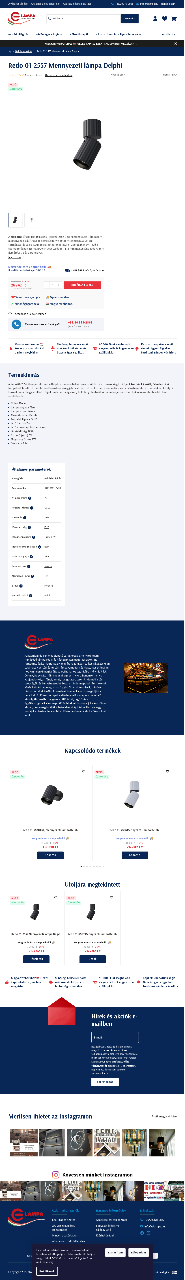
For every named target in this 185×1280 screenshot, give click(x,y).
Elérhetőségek (105, 1236)
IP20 (46, 527)
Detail (92, 959)
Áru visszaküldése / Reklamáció (63, 1228)
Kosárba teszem (82, 285)
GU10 (47, 508)
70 (45, 498)
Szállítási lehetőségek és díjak (87, 270)
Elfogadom (138, 1253)
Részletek (36, 959)
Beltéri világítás (52, 478)
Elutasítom (115, 1253)
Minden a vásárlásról (65, 1236)
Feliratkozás (105, 1082)
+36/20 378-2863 (124, 4)
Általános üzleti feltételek (45, 4)
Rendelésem (168, 4)
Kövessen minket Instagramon (97, 1175)
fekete (48, 566)
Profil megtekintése (164, 1117)
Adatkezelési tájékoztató (77, 4)
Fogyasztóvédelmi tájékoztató (107, 1228)
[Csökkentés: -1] (47, 285)
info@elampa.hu (149, 4)
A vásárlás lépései (18, 4)
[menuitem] (21, 34)
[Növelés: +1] (59, 285)
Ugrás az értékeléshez (58, 75)
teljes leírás (14, 257)
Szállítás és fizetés (63, 1220)
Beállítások (47, 1271)
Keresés (130, 18)
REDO (174, 75)
